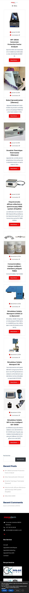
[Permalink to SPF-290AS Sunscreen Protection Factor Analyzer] (14, 29)
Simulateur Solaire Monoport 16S (14, 363)
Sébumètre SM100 (10, 496)
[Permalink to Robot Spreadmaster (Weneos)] (14, 90)
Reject (11, 590)
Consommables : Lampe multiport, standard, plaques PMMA (14, 267)
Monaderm (4, 534)
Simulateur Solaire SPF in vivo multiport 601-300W (15, 422)
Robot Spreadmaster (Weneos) (14, 101)
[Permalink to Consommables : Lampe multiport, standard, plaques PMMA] (14, 254)
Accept (4, 590)
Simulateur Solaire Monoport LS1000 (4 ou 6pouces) (14, 313)
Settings (17, 590)
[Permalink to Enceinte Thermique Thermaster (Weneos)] (14, 140)
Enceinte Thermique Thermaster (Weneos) (14, 152)
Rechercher (6, 455)
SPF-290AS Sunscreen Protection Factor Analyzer (14, 43)
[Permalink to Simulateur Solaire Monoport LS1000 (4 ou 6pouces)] (14, 301)
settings (3, 588)
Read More (13, 60)
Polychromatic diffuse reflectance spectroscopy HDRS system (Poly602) (14, 205)
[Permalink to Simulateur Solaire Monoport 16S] (14, 352)
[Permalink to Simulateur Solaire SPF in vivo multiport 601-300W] (14, 410)
